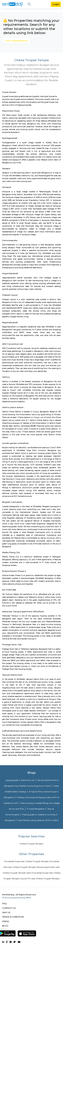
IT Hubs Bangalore (36, 809)
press (5, 921)
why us (6, 912)
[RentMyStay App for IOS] (27, 932)
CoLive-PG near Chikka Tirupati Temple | (40, 878)
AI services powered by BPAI (16, 897)
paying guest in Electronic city (20, 780)
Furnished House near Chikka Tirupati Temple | (26, 861)
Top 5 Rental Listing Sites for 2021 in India (37, 820)
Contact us (9, 908)
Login (55, 4)
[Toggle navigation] (29, 4)
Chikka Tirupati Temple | (31, 843)
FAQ (4, 903)
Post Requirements (16, 40)
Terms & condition (13, 917)
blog (5, 925)
